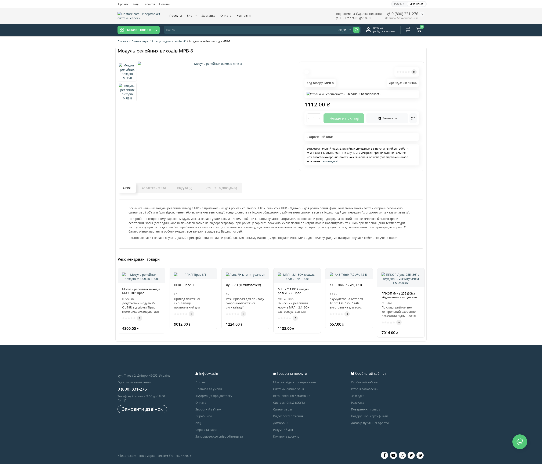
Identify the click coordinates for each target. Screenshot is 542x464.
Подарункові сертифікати (369, 416)
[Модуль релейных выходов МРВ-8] (216, 64)
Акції (136, 4)
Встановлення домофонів (291, 396)
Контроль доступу (286, 436)
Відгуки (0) (184, 188)
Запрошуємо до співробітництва (219, 436)
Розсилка (357, 403)
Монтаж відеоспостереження (294, 382)
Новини (164, 4)
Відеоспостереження (288, 416)
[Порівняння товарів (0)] (407, 30)
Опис (127, 188)
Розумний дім (283, 430)
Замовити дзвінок (142, 409)
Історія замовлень (364, 389)
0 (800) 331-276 (404, 13)
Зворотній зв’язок (208, 409)
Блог (191, 16)
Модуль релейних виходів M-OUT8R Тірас (141, 291)
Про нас (123, 4)
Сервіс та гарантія (208, 430)
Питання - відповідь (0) (220, 188)
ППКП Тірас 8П (184, 285)
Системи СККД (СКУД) (289, 403)
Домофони (280, 423)
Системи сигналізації (288, 389)
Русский (399, 4)
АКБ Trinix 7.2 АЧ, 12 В (346, 285)
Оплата (225, 16)
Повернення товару (365, 409)
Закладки (357, 396)
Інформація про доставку (213, 396)
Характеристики (154, 188)
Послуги (175, 16)
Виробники (203, 416)
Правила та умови (208, 389)
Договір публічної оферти (370, 423)
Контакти (243, 16)
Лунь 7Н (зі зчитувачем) (243, 285)
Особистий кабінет (365, 382)
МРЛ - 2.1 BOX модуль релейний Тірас (293, 291)
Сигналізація (282, 409)
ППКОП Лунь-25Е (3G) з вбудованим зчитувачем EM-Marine (399, 297)
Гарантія (149, 4)
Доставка (208, 16)
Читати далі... (330, 161)
